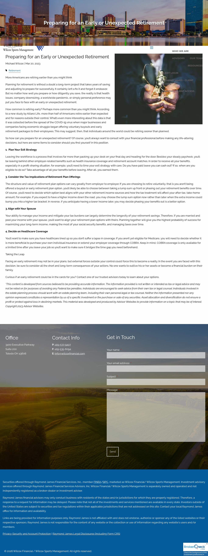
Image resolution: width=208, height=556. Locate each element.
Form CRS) (114, 533)
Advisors (178, 58)
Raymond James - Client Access (177, 82)
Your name (126, 349)
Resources (195, 65)
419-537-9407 (63, 344)
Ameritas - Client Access (177, 91)
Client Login (169, 72)
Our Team (196, 58)
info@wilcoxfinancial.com (70, 353)
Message (125, 389)
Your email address (131, 363)
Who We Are (180, 51)
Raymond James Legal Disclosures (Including (80, 533)
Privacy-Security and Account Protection (27, 533)
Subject (124, 376)
